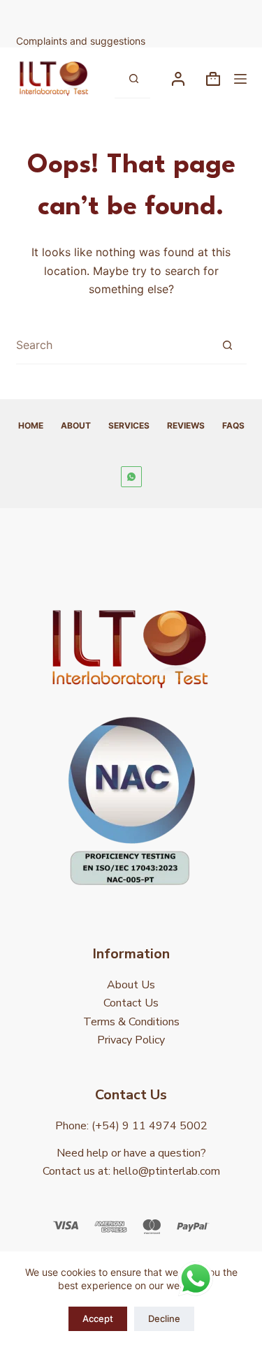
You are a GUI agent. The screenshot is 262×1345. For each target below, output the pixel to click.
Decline (164, 1318)
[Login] (178, 79)
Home (30, 425)
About (76, 425)
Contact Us (131, 1003)
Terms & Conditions (131, 1022)
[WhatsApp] (131, 476)
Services (129, 425)
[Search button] (133, 79)
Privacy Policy (131, 1040)
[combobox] (112, 345)
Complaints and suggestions (82, 41)
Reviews (186, 425)
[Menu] (240, 79)
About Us (131, 985)
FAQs (233, 425)
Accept (97, 1318)
